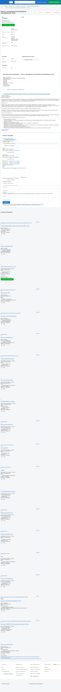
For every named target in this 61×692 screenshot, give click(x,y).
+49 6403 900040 (16, 163)
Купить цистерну (26, 656)
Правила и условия (19, 667)
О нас (2, 667)
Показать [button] (11, 150)
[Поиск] (16, 2)
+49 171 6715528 (16, 161)
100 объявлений (10, 140)
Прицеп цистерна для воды (24, 658)
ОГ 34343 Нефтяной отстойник (8, 491)
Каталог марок (19, 675)
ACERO (2, 470)
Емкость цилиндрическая (7, 246)
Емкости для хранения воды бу (17, 656)
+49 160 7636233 (16, 150)
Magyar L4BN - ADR (5, 292)
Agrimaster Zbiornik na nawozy (8, 401)
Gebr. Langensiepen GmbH (8, 138)
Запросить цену (6, 20)
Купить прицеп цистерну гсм (35, 658)
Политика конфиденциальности (22, 669)
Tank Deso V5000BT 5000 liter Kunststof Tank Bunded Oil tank (15, 624)
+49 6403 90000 (16, 157)
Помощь (3, 669)
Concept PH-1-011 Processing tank (8, 316)
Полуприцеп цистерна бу (6, 657)
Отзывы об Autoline (19, 673)
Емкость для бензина (5, 658)
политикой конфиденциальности (23, 204)
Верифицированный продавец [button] (10, 139)
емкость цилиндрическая (14, 29)
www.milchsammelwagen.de (8, 164)
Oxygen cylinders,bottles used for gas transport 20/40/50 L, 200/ (15, 225)
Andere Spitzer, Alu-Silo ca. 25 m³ (8, 266)
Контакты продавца (5, 671)
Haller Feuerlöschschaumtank (7, 358)
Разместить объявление (7, 279)
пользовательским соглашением (37, 204)
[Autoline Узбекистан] (4, 2)
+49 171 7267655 (16, 162)
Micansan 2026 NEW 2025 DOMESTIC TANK (11, 600)
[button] (31, 12)
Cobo (2, 556)
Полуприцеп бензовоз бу (34, 656)
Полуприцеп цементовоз (6, 656)
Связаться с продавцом (8, 24)
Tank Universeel (4, 447)
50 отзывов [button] (13, 143)
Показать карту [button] (24, 177)
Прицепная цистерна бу (14, 658)
